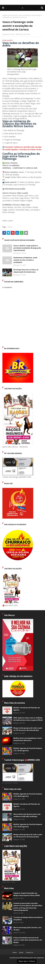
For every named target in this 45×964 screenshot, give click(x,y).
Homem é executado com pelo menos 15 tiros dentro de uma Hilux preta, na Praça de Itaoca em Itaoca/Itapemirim (27, 906)
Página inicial (6, 15)
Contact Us (29, 952)
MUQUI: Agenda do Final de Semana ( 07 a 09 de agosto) (27, 795)
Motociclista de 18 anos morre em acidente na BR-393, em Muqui (26, 815)
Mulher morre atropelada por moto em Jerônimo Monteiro (27, 739)
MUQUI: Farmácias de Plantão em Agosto (26, 709)
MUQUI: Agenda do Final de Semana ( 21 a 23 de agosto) (27, 749)
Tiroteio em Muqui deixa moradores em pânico (27, 918)
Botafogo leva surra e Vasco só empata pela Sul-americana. (25, 271)
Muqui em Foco (9, 34)
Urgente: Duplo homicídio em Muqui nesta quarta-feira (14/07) (26, 894)
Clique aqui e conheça (25, 962)
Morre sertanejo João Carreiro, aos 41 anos (27, 928)
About (21, 952)
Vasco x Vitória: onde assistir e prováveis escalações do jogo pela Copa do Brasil (27, 248)
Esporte (15, 15)
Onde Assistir (7, 40)
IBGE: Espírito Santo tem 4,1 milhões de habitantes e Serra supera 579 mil (28, 719)
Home (14, 952)
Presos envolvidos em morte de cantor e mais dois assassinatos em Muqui (27, 940)
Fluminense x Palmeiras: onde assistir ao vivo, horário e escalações (25, 259)
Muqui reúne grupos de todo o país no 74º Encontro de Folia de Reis (27, 729)
